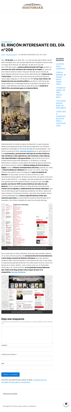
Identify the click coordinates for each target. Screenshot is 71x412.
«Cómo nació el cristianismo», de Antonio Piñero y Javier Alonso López (61, 118)
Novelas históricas (27, 151)
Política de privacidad (10, 393)
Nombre (4, 345)
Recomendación (6, 42)
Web (2, 363)
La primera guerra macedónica (60, 66)
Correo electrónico (9, 354)
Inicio (3, 55)
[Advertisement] (35, 25)
